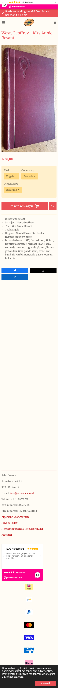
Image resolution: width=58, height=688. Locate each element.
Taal (6, 170)
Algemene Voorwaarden (15, 516)
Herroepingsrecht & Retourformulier (22, 528)
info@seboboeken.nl (22, 493)
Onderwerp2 (11, 183)
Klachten (6, 534)
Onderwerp (27, 170)
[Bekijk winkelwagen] (54, 22)
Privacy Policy (9, 522)
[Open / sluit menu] (3, 22)
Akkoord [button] (45, 683)
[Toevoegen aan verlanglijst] (53, 206)
